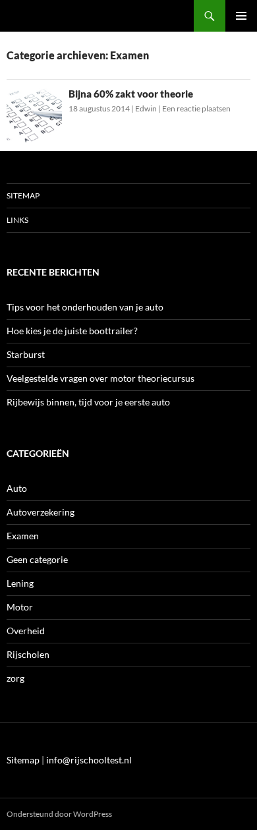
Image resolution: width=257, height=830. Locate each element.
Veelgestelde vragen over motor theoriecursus (100, 378)
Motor (20, 606)
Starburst (26, 354)
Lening (20, 583)
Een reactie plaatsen (196, 108)
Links (17, 220)
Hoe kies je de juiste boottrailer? (72, 330)
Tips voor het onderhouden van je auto (85, 306)
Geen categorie (37, 559)
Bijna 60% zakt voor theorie (131, 94)
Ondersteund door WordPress (59, 814)
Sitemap (23, 195)
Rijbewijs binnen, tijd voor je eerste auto (88, 401)
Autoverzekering (40, 512)
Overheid (26, 630)
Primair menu (241, 16)
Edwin (146, 108)
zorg (15, 678)
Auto (17, 488)
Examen (23, 535)
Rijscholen (28, 654)
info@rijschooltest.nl (89, 759)
